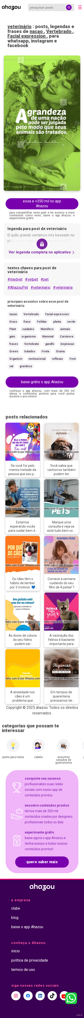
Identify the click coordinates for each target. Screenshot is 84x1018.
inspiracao (67, 344)
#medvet (14, 279)
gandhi (49, 344)
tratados (29, 351)
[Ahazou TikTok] (52, 995)
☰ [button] (80, 7)
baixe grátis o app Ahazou (42, 382)
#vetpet (31, 279)
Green (13, 351)
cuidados (28, 329)
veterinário (19, 26)
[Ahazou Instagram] (16, 995)
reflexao (57, 358)
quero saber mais (42, 862)
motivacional (37, 358)
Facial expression (27, 36)
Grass (13, 321)
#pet (45, 279)
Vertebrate (31, 344)
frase (27, 321)
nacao (37, 31)
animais (65, 329)
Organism (15, 358)
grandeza (26, 366)
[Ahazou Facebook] (28, 995)
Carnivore (67, 336)
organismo (28, 336)
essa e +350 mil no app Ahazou (42, 203)
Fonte (45, 351)
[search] (69, 7)
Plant (12, 329)
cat (11, 366)
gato (12, 336)
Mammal (47, 336)
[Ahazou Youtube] (64, 995)
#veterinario (40, 287)
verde (71, 321)
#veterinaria (63, 287)
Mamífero (47, 329)
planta (57, 321)
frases (13, 344)
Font (73, 358)
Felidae (42, 321)
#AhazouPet (17, 287)
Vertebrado (59, 31)
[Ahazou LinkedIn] (40, 995)
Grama (60, 351)
